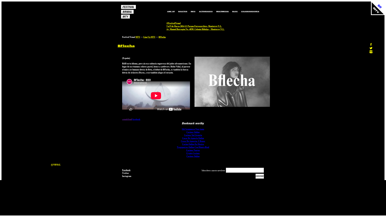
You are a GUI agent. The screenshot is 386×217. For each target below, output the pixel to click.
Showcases (205, 8)
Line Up (171, 11)
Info (193, 11)
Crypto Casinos (193, 153)
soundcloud (127, 119)
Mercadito (220, 8)
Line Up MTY (149, 37)
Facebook (126, 170)
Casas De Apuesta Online (193, 138)
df (379, 6)
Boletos (182, 11)
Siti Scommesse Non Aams (193, 129)
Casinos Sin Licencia (193, 135)
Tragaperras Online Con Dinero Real (193, 147)
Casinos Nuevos (193, 150)
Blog (235, 11)
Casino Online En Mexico (193, 144)
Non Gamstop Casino (222, 16)
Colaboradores (250, 11)
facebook (136, 119)
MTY (138, 37)
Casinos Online (193, 132)
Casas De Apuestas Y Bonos (193, 141)
